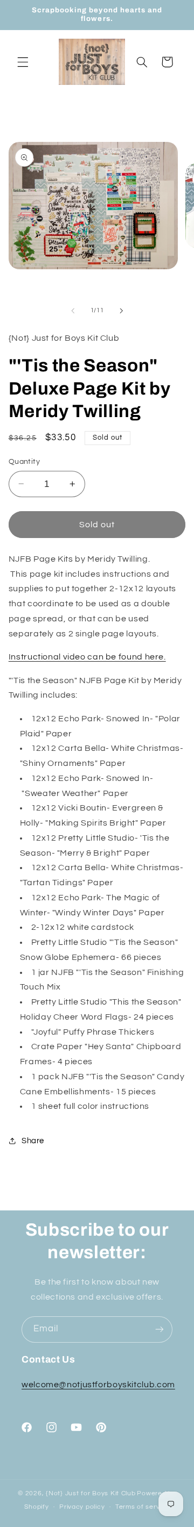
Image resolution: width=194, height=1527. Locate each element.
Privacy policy (82, 1507)
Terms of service (142, 1507)
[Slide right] (121, 310)
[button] (22, 61)
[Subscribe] (159, 1329)
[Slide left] (73, 310)
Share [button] (33, 1141)
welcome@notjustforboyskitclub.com (98, 1384)
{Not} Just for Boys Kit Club (91, 1493)
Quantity (24, 461)
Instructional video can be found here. (87, 657)
